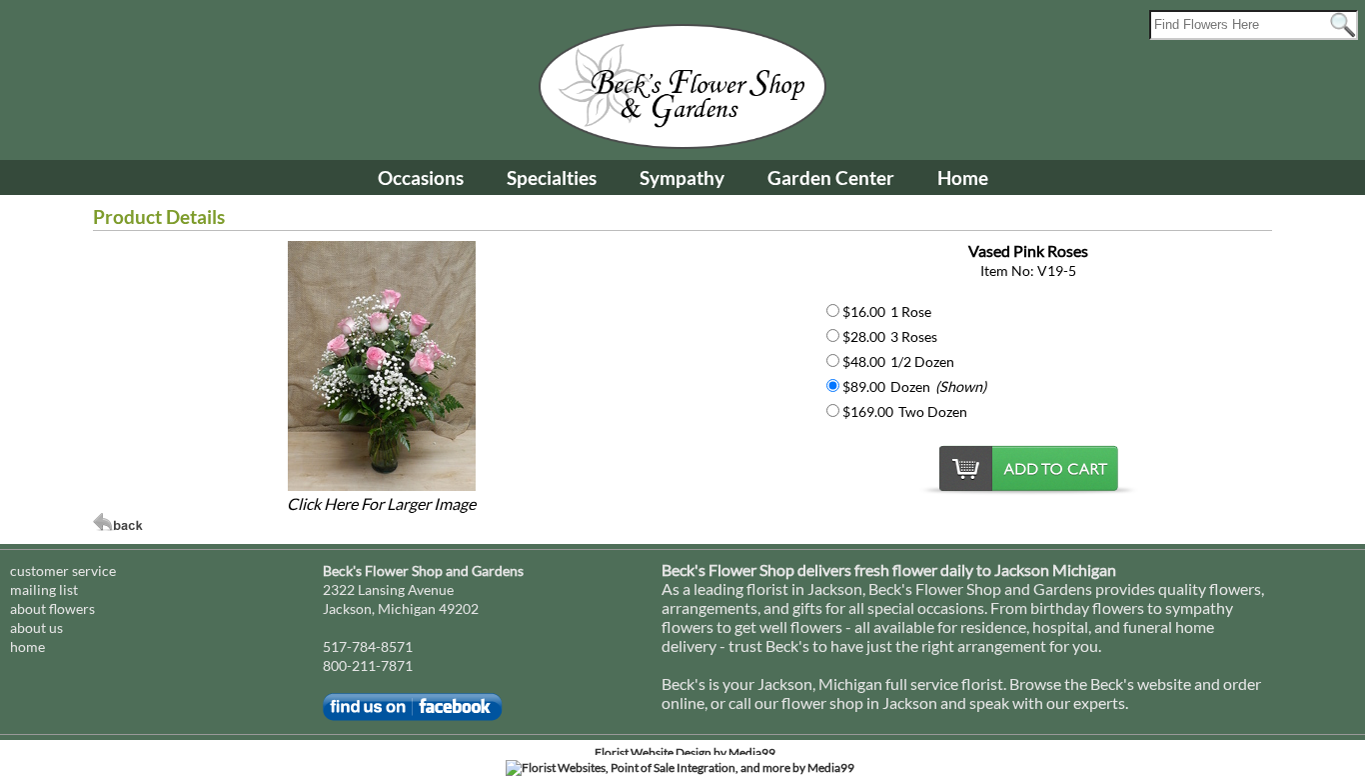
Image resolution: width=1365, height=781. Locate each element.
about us (36, 627)
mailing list (44, 589)
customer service (63, 570)
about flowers (52, 608)
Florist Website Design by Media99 (685, 752)
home (27, 646)
